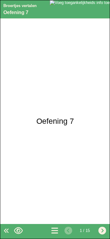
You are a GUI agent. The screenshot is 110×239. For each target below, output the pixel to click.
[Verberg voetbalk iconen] (5, 231)
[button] (18, 231)
